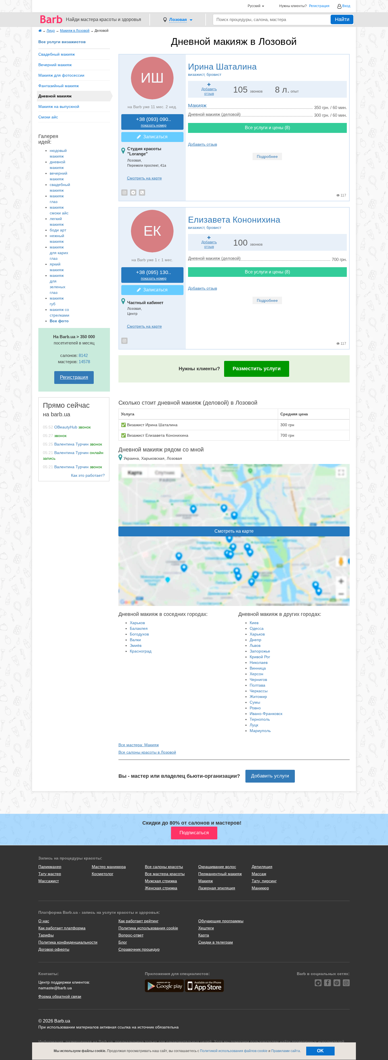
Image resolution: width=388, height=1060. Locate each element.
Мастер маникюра (109, 866)
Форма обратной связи (59, 996)
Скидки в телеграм (215, 942)
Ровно (255, 708)
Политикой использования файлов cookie (234, 1051)
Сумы (255, 702)
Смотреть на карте (144, 178)
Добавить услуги (270, 776)
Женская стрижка (161, 888)
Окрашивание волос (217, 866)
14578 (84, 361)
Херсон (256, 674)
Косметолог (102, 873)
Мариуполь (260, 730)
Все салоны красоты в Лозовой (147, 752)
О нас (43, 921)
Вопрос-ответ (130, 935)
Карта (203, 935)
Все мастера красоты (165, 873)
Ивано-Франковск (266, 713)
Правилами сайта (285, 1051)
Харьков (137, 622)
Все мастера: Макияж (138, 745)
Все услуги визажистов (62, 41)
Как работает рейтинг (138, 921)
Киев (254, 622)
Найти (342, 19)
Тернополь (260, 719)
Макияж (197, 105)
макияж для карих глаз (59, 253)
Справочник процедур (139, 949)
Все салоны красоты (164, 866)
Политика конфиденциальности (67, 942)
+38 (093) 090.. (153, 121)
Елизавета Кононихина (234, 222)
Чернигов (258, 679)
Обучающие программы (220, 921)
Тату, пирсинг (264, 881)
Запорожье (260, 651)
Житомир (258, 696)
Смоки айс (48, 117)
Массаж (259, 873)
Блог (122, 942)
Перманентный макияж (220, 873)
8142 (83, 355)
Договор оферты (53, 949)
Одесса (257, 628)
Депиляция (262, 866)
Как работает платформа (61, 928)
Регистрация (319, 6)
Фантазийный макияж (58, 85)
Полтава (257, 685)
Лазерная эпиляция (216, 888)
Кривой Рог (260, 657)
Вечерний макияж (55, 64)
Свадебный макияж (56, 54)
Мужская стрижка (161, 881)
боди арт (58, 230)
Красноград (140, 651)
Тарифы (46, 935)
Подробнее (267, 156)
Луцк (254, 725)
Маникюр (260, 888)
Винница (258, 668)
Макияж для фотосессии (61, 75)
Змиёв (135, 645)
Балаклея (139, 628)
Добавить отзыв (202, 144)
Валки (135, 639)
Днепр (255, 639)
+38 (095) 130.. (153, 275)
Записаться (154, 136)
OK (320, 1050)
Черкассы (259, 691)
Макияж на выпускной (58, 106)
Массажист (48, 881)
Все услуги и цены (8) (267, 127)
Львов (255, 645)
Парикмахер (49, 866)
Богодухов (139, 634)
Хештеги (206, 928)
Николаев (259, 662)
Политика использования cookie (148, 928)
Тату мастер (49, 873)
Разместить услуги (257, 368)
